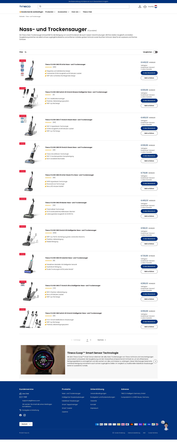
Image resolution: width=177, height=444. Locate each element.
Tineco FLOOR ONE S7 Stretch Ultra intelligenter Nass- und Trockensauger (72, 285)
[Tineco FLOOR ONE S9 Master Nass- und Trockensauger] (30, 209)
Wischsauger (139, 361)
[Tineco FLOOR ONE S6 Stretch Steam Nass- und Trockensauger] (30, 153)
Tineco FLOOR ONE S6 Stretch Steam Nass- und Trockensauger (68, 147)
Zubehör (65, 412)
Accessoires (62, 12)
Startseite (22, 16)
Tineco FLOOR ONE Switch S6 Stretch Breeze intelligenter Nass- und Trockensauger (76, 92)
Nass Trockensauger (114, 357)
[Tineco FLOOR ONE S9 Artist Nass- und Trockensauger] (30, 71)
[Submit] (40, 7)
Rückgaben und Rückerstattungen (102, 397)
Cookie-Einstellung (120, 433)
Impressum (94, 408)
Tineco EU (26, 433)
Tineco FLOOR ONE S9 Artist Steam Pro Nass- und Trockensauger (69, 175)
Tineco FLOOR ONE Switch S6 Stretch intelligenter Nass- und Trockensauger (73, 313)
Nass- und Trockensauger (33, 16)
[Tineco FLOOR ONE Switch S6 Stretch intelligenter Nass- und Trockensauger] (30, 319)
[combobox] (83, 7)
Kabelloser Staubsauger (70, 401)
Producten (49, 12)
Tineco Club (87, 12)
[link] (76, 340)
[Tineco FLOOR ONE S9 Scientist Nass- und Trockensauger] (30, 264)
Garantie (93, 401)
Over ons (75, 12)
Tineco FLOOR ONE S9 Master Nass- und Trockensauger (66, 203)
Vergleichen (147, 52)
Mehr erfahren (149, 78)
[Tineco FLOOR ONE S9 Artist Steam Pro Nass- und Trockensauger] (30, 181)
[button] (145, 7)
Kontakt (93, 404)
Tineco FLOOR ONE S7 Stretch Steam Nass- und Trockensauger (68, 120)
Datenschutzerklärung (134, 433)
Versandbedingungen (98, 393)
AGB (144, 433)
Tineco (75, 357)
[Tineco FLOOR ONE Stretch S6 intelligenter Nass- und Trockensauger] (30, 236)
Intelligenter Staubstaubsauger (73, 397)
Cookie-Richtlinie (153, 433)
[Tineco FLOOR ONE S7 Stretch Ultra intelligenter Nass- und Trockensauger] (30, 292)
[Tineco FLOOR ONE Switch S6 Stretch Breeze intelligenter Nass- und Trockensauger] (30, 98)
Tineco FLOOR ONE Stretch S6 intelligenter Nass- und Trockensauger (70, 230)
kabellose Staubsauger (145, 363)
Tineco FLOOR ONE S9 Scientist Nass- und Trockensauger (66, 258)
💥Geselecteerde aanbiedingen (31, 12)
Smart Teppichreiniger (70, 404)
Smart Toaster (67, 408)
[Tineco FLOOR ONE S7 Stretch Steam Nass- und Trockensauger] (30, 126)
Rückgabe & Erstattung (30, 410)
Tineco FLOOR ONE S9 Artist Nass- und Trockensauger (65, 64)
